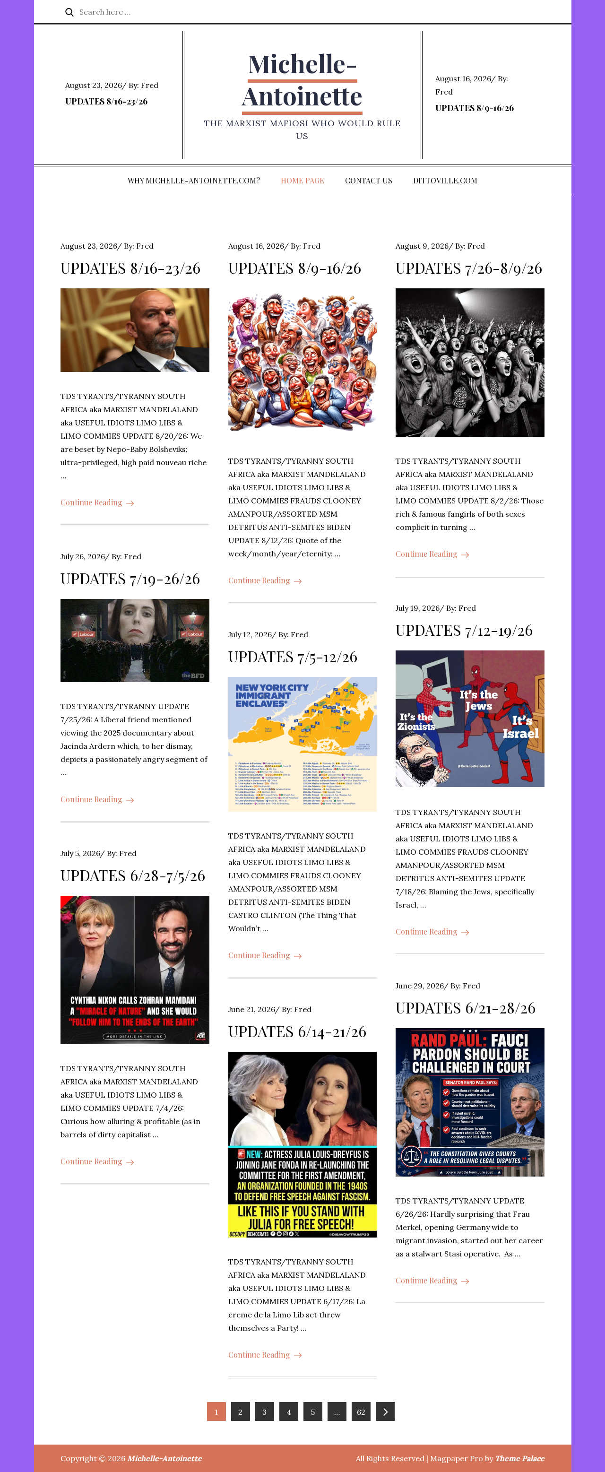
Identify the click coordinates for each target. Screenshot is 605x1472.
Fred (149, 85)
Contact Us (368, 180)
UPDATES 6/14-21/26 (297, 1031)
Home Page (302, 180)
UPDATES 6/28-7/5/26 (132, 875)
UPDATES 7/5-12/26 (292, 656)
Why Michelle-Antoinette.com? (194, 180)
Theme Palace (519, 1458)
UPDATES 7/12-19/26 (464, 629)
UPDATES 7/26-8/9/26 (469, 267)
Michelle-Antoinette (302, 79)
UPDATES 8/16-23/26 (106, 101)
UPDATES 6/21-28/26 (466, 1007)
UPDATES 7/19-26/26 (130, 578)
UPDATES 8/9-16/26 (474, 107)
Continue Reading (91, 502)
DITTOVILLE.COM (445, 180)
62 (361, 1412)
